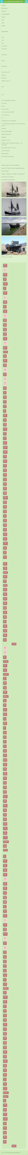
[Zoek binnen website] (1, 1)
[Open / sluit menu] (26, 1)
